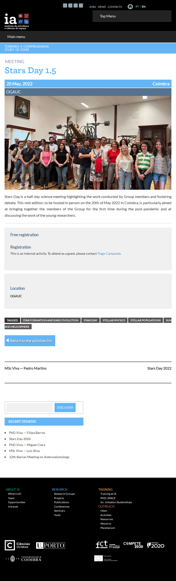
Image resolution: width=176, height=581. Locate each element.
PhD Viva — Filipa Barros (27, 433)
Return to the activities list (31, 340)
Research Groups (64, 493)
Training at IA (108, 493)
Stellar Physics (114, 320)
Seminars (59, 510)
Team (11, 498)
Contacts (115, 6)
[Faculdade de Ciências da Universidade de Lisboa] (18, 543)
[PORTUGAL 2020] (155, 543)
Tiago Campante (109, 253)
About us (105, 523)
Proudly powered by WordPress (127, 568)
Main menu (16, 36)
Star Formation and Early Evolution (50, 320)
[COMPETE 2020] (134, 543)
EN (144, 6)
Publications (61, 502)
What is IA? (14, 493)
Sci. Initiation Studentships (116, 502)
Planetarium (107, 528)
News (102, 6)
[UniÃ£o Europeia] (105, 557)
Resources (106, 519)
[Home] (130, 6)
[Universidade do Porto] (50, 543)
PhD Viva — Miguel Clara (27, 445)
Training (105, 489)
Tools (57, 515)
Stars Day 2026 (20, 439)
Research (59, 489)
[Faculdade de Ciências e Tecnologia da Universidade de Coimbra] (23, 557)
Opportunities (16, 502)
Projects (59, 498)
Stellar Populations (145, 320)
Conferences (61, 506)
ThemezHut (60, 568)
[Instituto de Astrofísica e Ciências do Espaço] (17, 20)
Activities (105, 515)
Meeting (14, 61)
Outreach (106, 506)
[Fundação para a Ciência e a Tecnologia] (107, 543)
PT (137, 6)
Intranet (13, 506)
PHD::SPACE (108, 498)
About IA (13, 489)
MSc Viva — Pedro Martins (26, 368)
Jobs (92, 6)
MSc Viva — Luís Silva (24, 451)
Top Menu (108, 16)
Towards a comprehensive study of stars (27, 48)
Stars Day (90, 320)
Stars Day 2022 (159, 368)
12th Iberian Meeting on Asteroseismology (39, 457)
